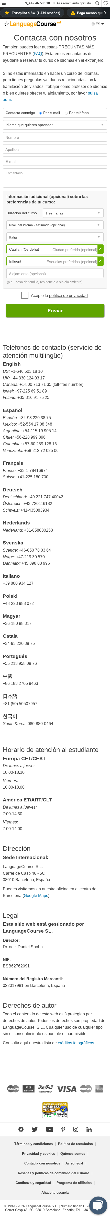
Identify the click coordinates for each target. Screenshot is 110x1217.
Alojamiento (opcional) (28, 274)
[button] (4, 4)
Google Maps (36, 895)
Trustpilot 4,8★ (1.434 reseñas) (36, 13)
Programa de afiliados (74, 1183)
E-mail (11, 161)
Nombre (12, 137)
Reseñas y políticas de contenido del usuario (53, 1173)
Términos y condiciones (33, 1144)
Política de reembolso (75, 1144)
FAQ (38, 53)
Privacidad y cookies (38, 1154)
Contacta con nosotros (42, 1163)
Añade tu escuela (55, 1192)
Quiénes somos (72, 1154)
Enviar (55, 310)
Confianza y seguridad (33, 1183)
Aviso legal (74, 1163)
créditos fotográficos (76, 1043)
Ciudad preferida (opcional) (75, 249)
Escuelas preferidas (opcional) (72, 262)
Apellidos (13, 149)
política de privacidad (68, 295)
